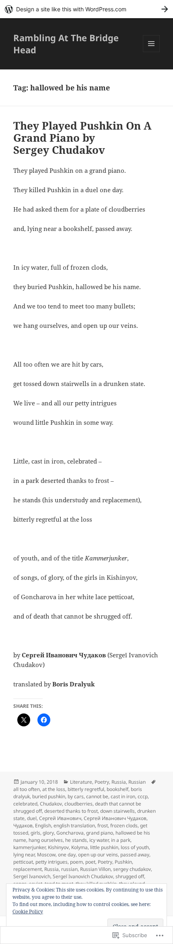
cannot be (97, 796)
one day (67, 854)
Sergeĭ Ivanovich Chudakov (83, 876)
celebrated (25, 803)
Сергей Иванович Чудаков (115, 818)
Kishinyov (58, 847)
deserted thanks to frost (71, 811)
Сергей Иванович (60, 818)
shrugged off (129, 876)
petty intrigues (51, 861)
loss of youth (135, 847)
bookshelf (117, 789)
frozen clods (124, 825)
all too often (26, 789)
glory (48, 832)
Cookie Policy (27, 911)
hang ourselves (46, 840)
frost (102, 825)
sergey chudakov (132, 869)
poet (90, 861)
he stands (76, 840)
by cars (76, 796)
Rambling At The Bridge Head (66, 43)
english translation (74, 825)
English (43, 825)
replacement (27, 869)
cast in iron (123, 796)
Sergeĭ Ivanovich (31, 876)
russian (69, 869)
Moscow (46, 854)
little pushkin (104, 847)
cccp (143, 796)
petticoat (23, 861)
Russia (118, 781)
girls (35, 832)
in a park (120, 840)
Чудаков (23, 825)
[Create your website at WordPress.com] (86, 9)
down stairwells (117, 811)
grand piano (99, 832)
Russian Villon (95, 869)
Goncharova (70, 832)
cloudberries (78, 803)
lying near (24, 854)
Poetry (102, 781)
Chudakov (51, 803)
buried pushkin (48, 796)
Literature (81, 781)
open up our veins (98, 854)
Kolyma (79, 847)
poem (76, 861)
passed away (134, 854)
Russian (137, 781)
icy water (99, 840)
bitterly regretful (86, 789)
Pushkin (123, 861)
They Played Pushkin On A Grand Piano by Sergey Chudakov (82, 137)
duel (32, 818)
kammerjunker (29, 847)
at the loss (53, 789)
